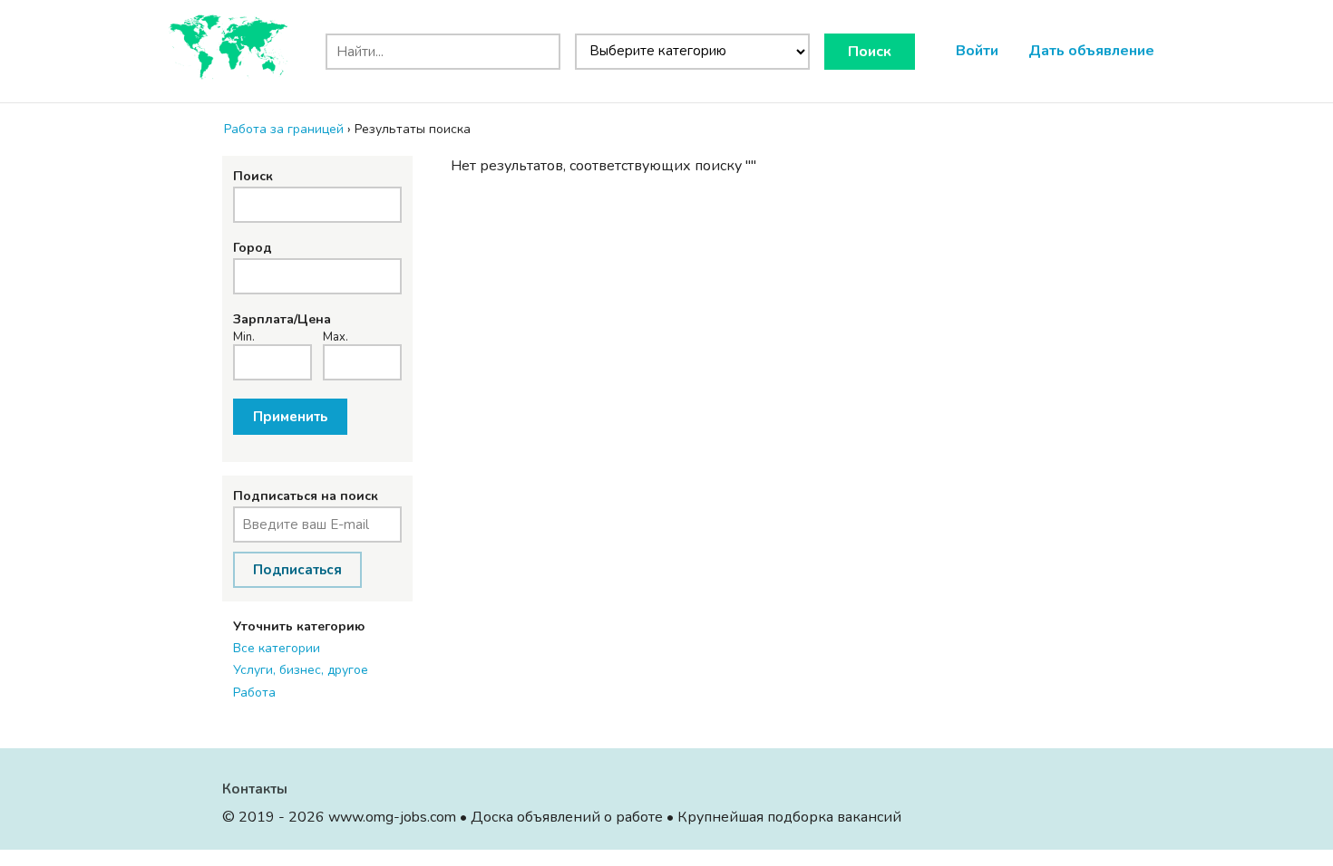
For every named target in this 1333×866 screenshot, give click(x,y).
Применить (290, 417)
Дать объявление (1091, 51)
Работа (254, 692)
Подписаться (297, 570)
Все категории (276, 648)
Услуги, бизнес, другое (300, 669)
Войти (977, 51)
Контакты (254, 789)
